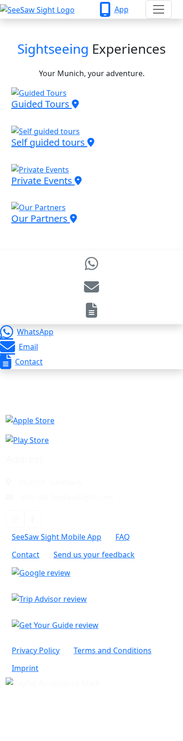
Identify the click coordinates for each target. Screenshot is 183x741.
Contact (29, 361)
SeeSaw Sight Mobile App (56, 537)
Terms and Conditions (113, 650)
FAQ (122, 537)
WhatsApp (35, 332)
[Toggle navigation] (158, 9)
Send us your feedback (94, 554)
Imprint (25, 668)
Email (28, 347)
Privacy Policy (36, 650)
